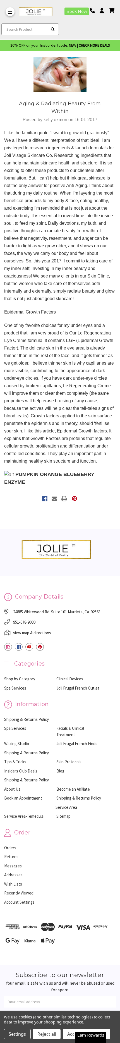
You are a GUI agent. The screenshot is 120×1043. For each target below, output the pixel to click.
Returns (11, 856)
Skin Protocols (68, 761)
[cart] (111, 11)
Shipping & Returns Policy (26, 719)
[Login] (104, 11)
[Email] (54, 499)
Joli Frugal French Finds (76, 743)
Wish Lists (13, 884)
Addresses (13, 874)
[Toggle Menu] (10, 11)
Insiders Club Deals (20, 771)
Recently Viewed (18, 893)
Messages (13, 866)
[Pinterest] (74, 499)
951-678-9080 (24, 622)
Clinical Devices (69, 678)
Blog (60, 771)
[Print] (64, 499)
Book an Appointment (23, 798)
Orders (10, 847)
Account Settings (19, 902)
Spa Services (15, 688)
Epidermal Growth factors (82, 431)
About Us (12, 789)
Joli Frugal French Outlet (77, 688)
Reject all (46, 1034)
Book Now (76, 11)
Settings (17, 1034)
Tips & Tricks (15, 761)
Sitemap (63, 816)
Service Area (66, 807)
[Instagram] (8, 647)
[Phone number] (94, 11)
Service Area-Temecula (24, 816)
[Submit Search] (53, 29)
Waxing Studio (16, 743)
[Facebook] (44, 499)
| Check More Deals (93, 45)
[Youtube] (29, 647)
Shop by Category (19, 678)
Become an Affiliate (73, 789)
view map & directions (32, 632)
